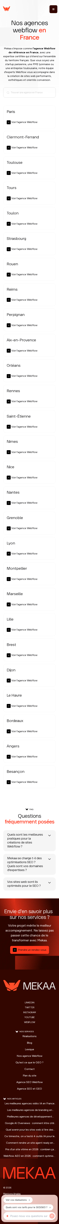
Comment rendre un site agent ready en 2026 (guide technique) (29, 1143)
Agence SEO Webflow (29, 1082)
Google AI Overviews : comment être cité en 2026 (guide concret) (29, 1123)
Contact (29, 1069)
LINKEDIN (29, 1003)
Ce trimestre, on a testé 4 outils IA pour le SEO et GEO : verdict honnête (29, 1136)
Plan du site (29, 1075)
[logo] (14, 9)
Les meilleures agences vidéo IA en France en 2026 (29, 1103)
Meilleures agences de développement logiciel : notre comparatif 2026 (29, 1117)
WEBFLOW (29, 1022)
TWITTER (29, 1007)
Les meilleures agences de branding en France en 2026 (29, 1110)
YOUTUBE (29, 1017)
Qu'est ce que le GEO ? (29, 1062)
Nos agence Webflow (29, 1055)
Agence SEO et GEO (29, 1088)
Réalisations (29, 1036)
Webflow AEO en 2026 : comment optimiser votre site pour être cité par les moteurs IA (29, 1156)
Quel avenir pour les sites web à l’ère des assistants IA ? (29, 1130)
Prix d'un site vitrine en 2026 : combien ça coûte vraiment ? (29, 1149)
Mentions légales (12, 1193)
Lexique (29, 1049)
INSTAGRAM (29, 1012)
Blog (29, 1042)
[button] (52, 9)
